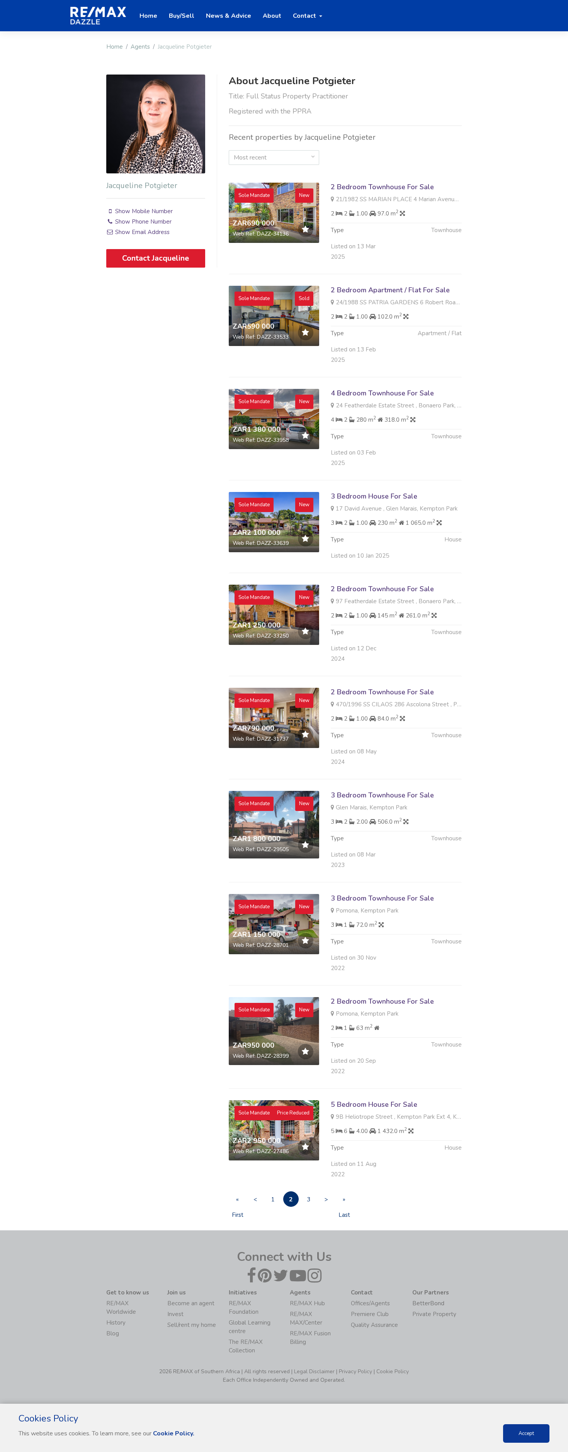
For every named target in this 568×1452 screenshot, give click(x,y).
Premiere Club (370, 1314)
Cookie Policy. (173, 1433)
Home (114, 47)
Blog (112, 1333)
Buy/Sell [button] (181, 16)
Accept (526, 1433)
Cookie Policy (392, 1371)
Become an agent (190, 1303)
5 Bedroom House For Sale (374, 1104)
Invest (175, 1314)
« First (237, 1201)
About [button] (272, 16)
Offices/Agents (370, 1303)
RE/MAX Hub (307, 1303)
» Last (344, 1201)
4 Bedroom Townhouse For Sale (382, 393)
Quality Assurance (374, 1325)
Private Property (434, 1314)
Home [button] (148, 16)
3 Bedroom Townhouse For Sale (382, 795)
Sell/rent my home (191, 1325)
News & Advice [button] (228, 16)
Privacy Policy (355, 1371)
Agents (140, 47)
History (116, 1322)
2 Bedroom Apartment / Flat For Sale (390, 290)
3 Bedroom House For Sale (374, 496)
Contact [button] (305, 16)
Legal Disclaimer (314, 1371)
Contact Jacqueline (155, 258)
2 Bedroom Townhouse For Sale (382, 187)
